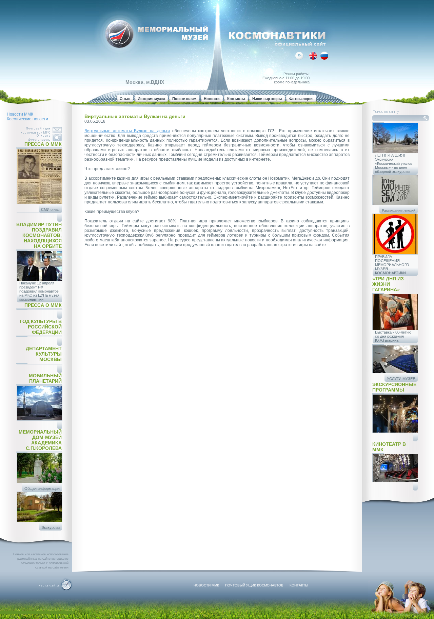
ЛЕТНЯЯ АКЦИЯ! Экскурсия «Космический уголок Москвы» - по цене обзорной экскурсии (393, 163)
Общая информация (42, 488)
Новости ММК (20, 114)
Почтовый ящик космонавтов (254, 585)
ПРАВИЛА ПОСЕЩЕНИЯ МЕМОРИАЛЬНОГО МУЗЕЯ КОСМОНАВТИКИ (392, 265)
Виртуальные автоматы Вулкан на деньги (127, 130)
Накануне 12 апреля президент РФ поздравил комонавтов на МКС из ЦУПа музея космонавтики (39, 291)
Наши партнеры (267, 99)
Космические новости (27, 119)
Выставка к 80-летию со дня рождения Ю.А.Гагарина (393, 336)
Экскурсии (50, 527)
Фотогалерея (301, 99)
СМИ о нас (50, 209)
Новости (212, 99)
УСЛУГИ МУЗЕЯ (401, 379)
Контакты (236, 99)
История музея (151, 99)
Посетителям (184, 99)
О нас (125, 99)
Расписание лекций (398, 210)
